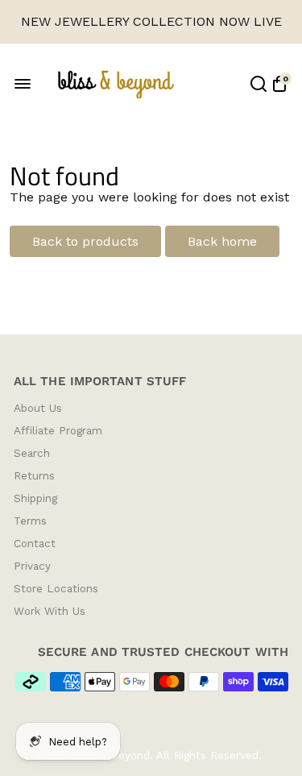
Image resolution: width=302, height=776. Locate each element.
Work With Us (49, 610)
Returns (34, 475)
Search (32, 452)
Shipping (35, 498)
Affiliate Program (58, 430)
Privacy (32, 565)
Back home (222, 241)
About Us (38, 407)
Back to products (85, 241)
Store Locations (56, 588)
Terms (30, 520)
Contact (35, 543)
